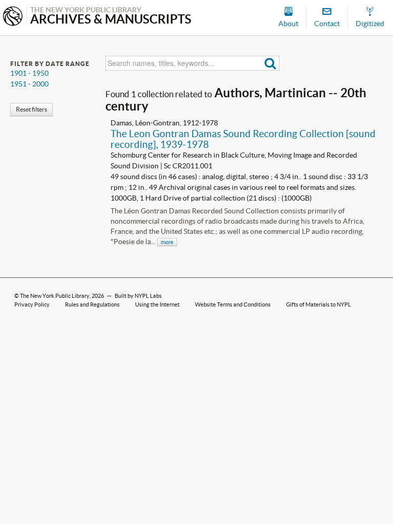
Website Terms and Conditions (233, 304)
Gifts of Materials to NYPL (318, 304)
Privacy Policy (32, 304)
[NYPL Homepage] (13, 17)
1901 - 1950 (29, 73)
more (167, 242)
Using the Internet (157, 304)
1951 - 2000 (29, 84)
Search (270, 63)
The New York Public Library (55, 296)
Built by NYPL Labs (138, 296)
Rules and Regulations (92, 304)
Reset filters (31, 109)
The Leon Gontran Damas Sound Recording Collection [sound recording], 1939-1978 (243, 139)
